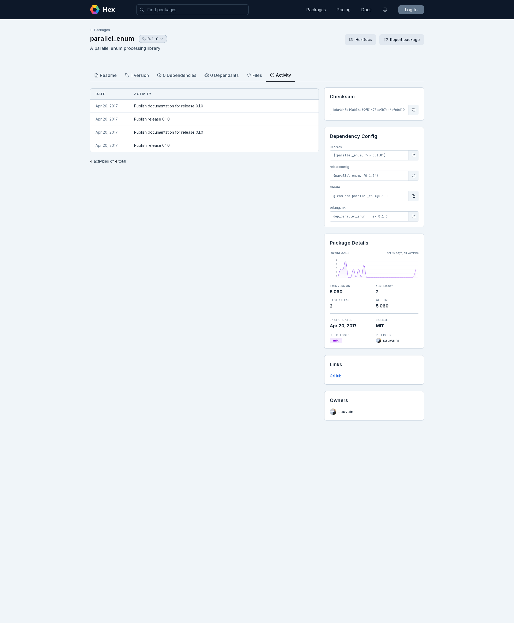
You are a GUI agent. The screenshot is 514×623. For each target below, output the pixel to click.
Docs (366, 9)
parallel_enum (112, 38)
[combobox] (192, 9)
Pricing (343, 9)
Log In (411, 9)
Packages (316, 9)
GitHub (336, 376)
